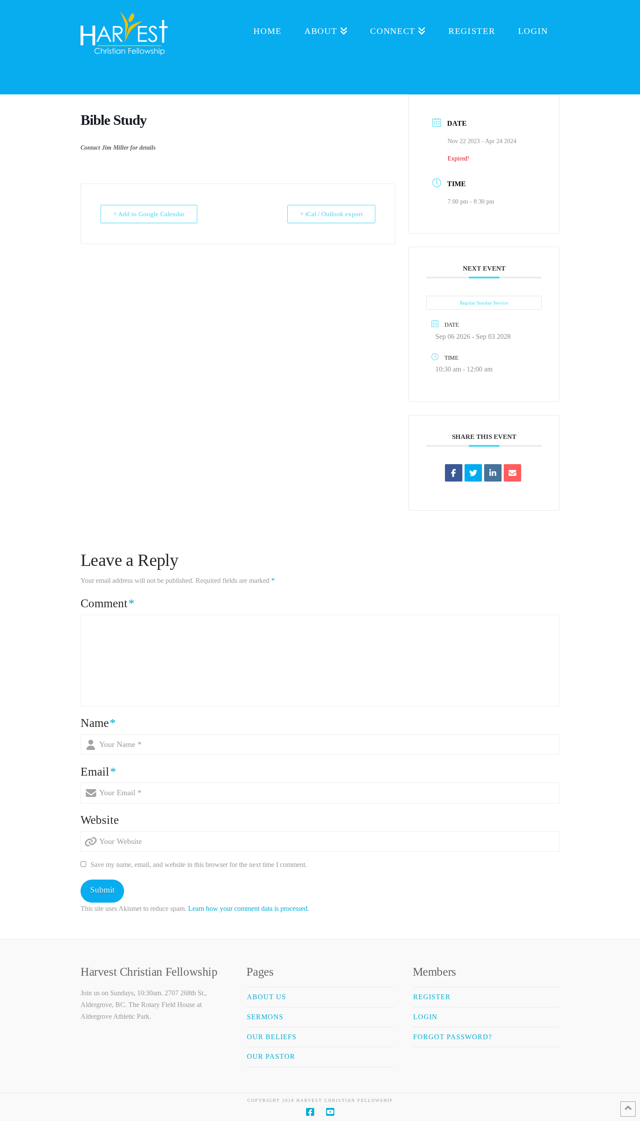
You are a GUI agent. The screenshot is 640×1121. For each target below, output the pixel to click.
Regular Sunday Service (484, 302)
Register (432, 997)
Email (98, 771)
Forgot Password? (452, 1037)
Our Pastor (271, 1056)
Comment (108, 603)
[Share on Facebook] (453, 473)
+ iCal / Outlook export (331, 214)
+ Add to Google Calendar (149, 214)
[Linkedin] (493, 473)
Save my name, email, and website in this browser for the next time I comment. (199, 864)
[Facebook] (310, 1112)
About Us (266, 997)
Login (425, 1017)
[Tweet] (473, 473)
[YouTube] (330, 1112)
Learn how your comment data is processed (247, 908)
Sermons (265, 1017)
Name (98, 722)
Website (100, 820)
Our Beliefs (271, 1037)
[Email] (512, 473)
